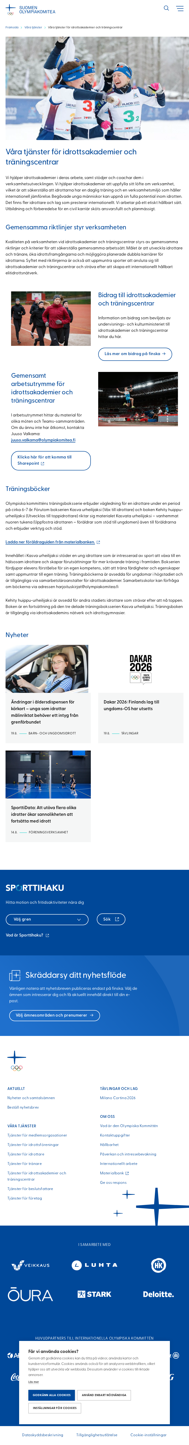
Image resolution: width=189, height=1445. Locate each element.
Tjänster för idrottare (25, 1154)
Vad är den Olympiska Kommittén (129, 1126)
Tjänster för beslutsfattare (30, 1189)
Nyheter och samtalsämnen (31, 1098)
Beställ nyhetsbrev (23, 1108)
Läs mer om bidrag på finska (132, 354)
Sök (107, 920)
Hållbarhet (109, 1145)
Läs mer (33, 1382)
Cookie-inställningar (148, 1435)
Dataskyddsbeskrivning (42, 1435)
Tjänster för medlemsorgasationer (37, 1135)
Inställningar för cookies (55, 1408)
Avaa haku (166, 8)
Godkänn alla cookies (52, 1395)
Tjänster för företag (24, 1198)
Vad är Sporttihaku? (28, 936)
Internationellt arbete (118, 1164)
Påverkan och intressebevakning (128, 1154)
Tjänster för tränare (24, 1164)
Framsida (12, 27)
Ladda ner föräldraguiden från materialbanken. (53, 542)
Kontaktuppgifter (115, 1135)
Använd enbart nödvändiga (104, 1395)
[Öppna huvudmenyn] (179, 8)
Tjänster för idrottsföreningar (33, 1145)
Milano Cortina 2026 (118, 1098)
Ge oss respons (113, 1183)
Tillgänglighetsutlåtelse (97, 1435)
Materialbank (113, 1173)
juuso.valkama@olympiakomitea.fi (43, 440)
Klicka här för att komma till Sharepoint (44, 462)
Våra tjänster (33, 27)
